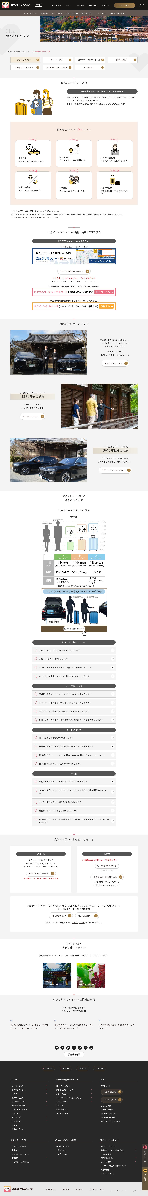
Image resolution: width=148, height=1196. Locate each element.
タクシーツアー (51, 983)
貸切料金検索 (121, 60)
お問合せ (105, 5)
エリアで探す (124, 5)
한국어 (100, 1068)
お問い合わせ (51, 1189)
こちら (78, 281)
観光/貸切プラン (88, 13)
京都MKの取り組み (117, 13)
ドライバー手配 (62, 1113)
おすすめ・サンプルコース (89, 60)
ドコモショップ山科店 (20, 1162)
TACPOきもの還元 (108, 1113)
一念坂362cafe (62, 1154)
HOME (10, 51)
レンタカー (102, 13)
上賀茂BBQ (60, 1150)
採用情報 (93, 5)
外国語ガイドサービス (24, 67)
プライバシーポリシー (97, 1189)
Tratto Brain (139, 1191)
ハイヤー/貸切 (56, 13)
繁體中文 (83, 1068)
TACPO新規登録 (110, 1092)
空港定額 (44, 13)
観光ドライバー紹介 (113, 363)
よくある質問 (89, 67)
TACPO (69, 5)
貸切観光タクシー (24, 60)
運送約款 (79, 1189)
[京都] (17, 5)
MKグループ (56, 5)
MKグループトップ (108, 1146)
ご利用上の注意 (107, 1109)
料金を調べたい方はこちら (105, 877)
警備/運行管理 (61, 1109)
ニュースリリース (107, 1173)
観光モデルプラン (31, 416)
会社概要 (81, 5)
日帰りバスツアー (86, 983)
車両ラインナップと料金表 (113, 470)
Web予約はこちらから (39, 873)
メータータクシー (30, 13)
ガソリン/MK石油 (19, 1146)
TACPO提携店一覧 (108, 1117)
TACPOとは (105, 1086)
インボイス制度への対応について (113, 1166)
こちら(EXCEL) (78, 922)
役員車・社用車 (72, 13)
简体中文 (66, 1068)
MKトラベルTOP (63, 1086)
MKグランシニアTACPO (110, 1121)
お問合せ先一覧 (18, 1129)
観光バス (59, 1105)
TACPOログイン (110, 1099)
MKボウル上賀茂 (62, 1146)
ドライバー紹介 (56, 60)
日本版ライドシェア (19, 1109)
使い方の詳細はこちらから (72, 271)
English (49, 1068)
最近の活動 (105, 1169)
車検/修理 (15, 1150)
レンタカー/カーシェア (21, 1154)
